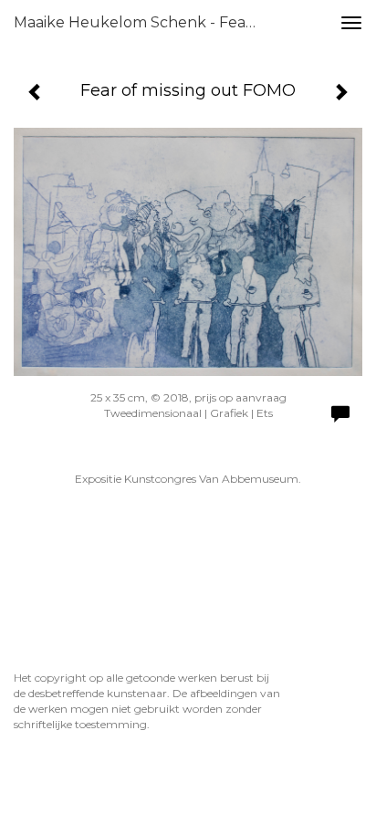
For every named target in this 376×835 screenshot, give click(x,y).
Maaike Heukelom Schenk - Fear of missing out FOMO (143, 22)
